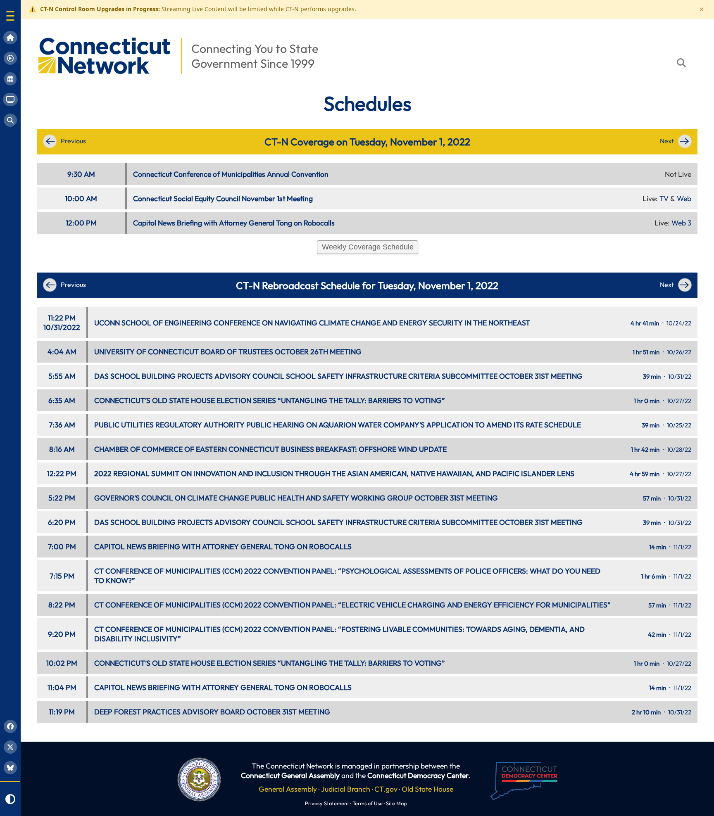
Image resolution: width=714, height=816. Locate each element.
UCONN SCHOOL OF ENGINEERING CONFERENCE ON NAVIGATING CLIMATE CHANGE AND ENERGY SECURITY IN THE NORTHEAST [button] (312, 322)
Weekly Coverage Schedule (368, 247)
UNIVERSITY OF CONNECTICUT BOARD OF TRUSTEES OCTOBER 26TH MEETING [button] (228, 351)
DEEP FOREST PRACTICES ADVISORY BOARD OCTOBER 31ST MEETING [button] (212, 711)
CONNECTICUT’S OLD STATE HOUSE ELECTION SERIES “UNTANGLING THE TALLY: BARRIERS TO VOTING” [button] (269, 400)
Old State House (427, 789)
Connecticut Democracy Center (418, 775)
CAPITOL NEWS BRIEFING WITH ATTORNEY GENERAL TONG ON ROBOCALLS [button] (223, 546)
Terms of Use (367, 803)
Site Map (396, 803)
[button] (10, 16)
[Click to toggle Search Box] (681, 62)
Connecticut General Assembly (290, 775)
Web (684, 198)
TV (664, 198)
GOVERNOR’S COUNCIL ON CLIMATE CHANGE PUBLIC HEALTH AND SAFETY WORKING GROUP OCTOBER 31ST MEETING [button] (296, 498)
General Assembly (288, 789)
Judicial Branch (345, 789)
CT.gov (385, 789)
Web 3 (681, 223)
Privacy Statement (327, 803)
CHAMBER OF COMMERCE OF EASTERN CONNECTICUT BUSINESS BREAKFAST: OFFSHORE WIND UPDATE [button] (270, 449)
